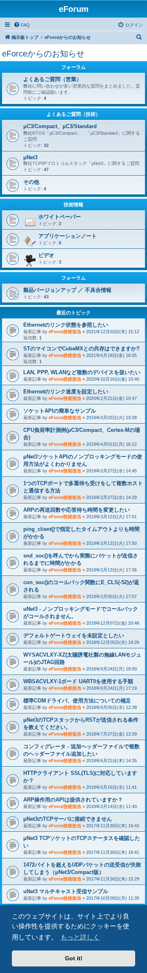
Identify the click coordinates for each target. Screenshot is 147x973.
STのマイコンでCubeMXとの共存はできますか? (81, 348)
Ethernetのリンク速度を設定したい (65, 391)
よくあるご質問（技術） (73, 114)
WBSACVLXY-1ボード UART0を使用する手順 (78, 681)
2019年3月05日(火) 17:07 (111, 596)
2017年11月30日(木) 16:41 (112, 852)
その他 (31, 182)
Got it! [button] (73, 958)
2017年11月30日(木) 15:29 (112, 878)
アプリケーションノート (67, 236)
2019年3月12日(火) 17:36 (111, 569)
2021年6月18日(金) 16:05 (111, 355)
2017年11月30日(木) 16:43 (112, 825)
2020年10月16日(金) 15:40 (112, 379)
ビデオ (46, 255)
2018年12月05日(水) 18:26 (112, 642)
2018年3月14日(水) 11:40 (111, 806)
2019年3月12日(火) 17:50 (111, 543)
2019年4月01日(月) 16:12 (111, 444)
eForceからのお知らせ (43, 53)
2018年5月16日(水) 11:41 (111, 787)
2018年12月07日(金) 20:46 (112, 623)
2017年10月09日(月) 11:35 (112, 898)
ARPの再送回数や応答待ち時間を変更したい (76, 510)
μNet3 (30, 157)
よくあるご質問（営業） (52, 79)
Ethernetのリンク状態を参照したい (65, 325)
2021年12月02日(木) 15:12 (112, 331)
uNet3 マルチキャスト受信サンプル (65, 891)
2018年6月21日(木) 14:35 (111, 760)
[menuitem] (21, 25)
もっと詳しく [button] (80, 937)
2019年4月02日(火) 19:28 (111, 417)
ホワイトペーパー (59, 217)
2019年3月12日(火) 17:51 (111, 516)
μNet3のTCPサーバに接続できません (67, 819)
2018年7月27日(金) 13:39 (111, 733)
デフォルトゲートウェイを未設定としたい (73, 635)
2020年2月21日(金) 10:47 (111, 398)
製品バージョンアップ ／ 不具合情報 (67, 290)
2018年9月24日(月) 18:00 (111, 668)
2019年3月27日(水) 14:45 (111, 470)
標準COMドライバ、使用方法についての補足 (77, 701)
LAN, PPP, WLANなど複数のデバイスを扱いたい (81, 372)
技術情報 (73, 205)
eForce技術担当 (65, 331)
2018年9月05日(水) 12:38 (111, 707)
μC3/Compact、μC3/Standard (60, 126)
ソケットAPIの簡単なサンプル (59, 411)
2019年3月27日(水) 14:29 (111, 497)
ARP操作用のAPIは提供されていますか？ (73, 800)
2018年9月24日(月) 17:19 (111, 688)
